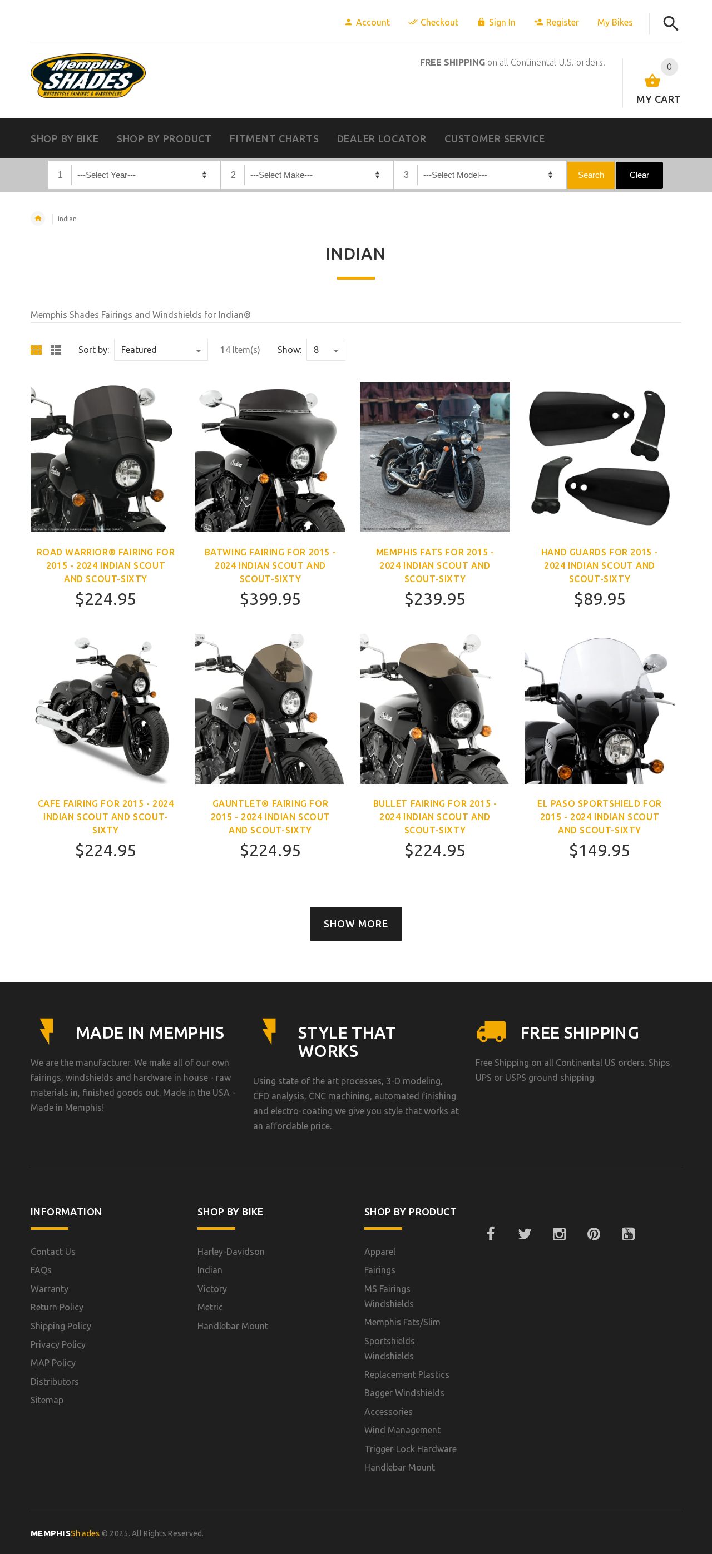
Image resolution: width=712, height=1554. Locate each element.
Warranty (49, 1289)
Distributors (55, 1382)
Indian (67, 218)
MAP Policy (53, 1363)
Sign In (502, 22)
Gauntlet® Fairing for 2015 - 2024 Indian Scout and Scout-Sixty (270, 816)
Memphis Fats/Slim (402, 1322)
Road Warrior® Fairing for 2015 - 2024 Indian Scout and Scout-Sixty (106, 565)
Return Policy (57, 1307)
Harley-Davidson (231, 1252)
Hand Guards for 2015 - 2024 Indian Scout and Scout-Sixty (599, 565)
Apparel (379, 1252)
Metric (210, 1307)
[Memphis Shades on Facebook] (490, 1234)
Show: (289, 350)
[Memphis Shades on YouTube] (628, 1234)
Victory (212, 1289)
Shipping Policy (61, 1326)
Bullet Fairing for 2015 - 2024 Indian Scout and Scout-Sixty (435, 816)
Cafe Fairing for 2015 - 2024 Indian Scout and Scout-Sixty (106, 816)
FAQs (41, 1270)
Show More (356, 924)
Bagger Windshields (404, 1393)
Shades (65, 1533)
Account (373, 22)
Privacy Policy (58, 1344)
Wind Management (402, 1430)
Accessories (388, 1412)
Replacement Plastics (406, 1374)
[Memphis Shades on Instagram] (559, 1234)
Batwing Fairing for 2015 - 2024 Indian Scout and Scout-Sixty (271, 565)
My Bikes (615, 22)
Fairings (379, 1270)
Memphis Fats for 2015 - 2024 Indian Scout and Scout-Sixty (435, 565)
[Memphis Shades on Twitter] (524, 1234)
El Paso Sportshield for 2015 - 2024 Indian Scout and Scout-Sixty (599, 816)
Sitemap (47, 1400)
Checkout (439, 22)
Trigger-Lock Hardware (410, 1449)
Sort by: (93, 350)
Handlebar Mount (232, 1326)
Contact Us (53, 1252)
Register (562, 22)
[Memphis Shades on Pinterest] (593, 1234)
